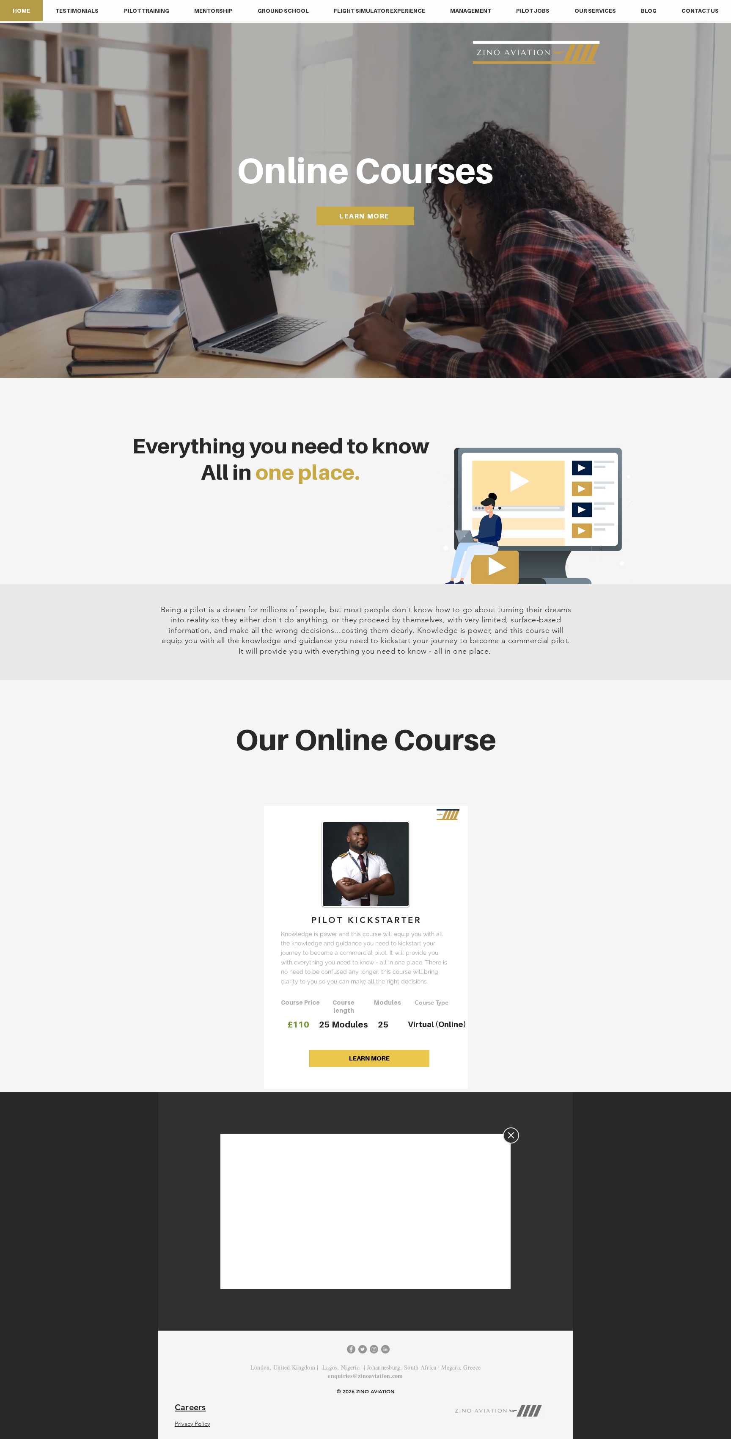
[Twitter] (362, 1349)
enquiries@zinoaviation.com (365, 1375)
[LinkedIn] (385, 1349)
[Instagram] (374, 1349)
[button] (146, 10)
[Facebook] (351, 1349)
